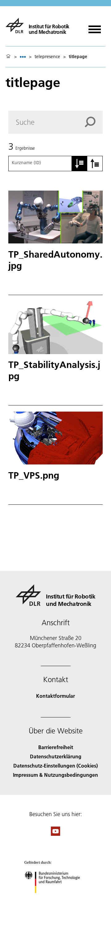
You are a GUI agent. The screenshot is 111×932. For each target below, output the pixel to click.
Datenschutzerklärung (55, 756)
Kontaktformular (55, 696)
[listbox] (23, 57)
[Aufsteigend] (79, 163)
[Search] (93, 122)
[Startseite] (8, 56)
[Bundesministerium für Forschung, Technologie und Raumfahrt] (55, 899)
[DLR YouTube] (55, 833)
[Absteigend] (95, 163)
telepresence (47, 56)
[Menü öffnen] (94, 27)
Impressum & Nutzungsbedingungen (55, 775)
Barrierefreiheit (55, 747)
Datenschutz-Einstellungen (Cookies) (55, 765)
